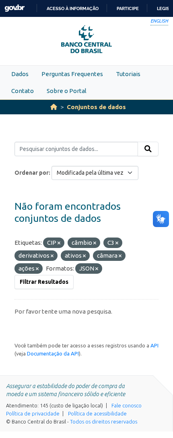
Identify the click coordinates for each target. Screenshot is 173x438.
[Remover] (59, 243)
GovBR (14, 8)
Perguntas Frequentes (72, 73)
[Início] (53, 106)
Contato (22, 90)
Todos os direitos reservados (103, 421)
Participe (128, 8)
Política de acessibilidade (97, 413)
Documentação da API (53, 353)
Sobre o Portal (66, 90)
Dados (20, 73)
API (154, 345)
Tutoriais (128, 73)
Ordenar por (31, 172)
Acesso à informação (73, 8)
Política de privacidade (33, 413)
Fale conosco (126, 405)
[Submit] (148, 149)
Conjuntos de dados (96, 106)
